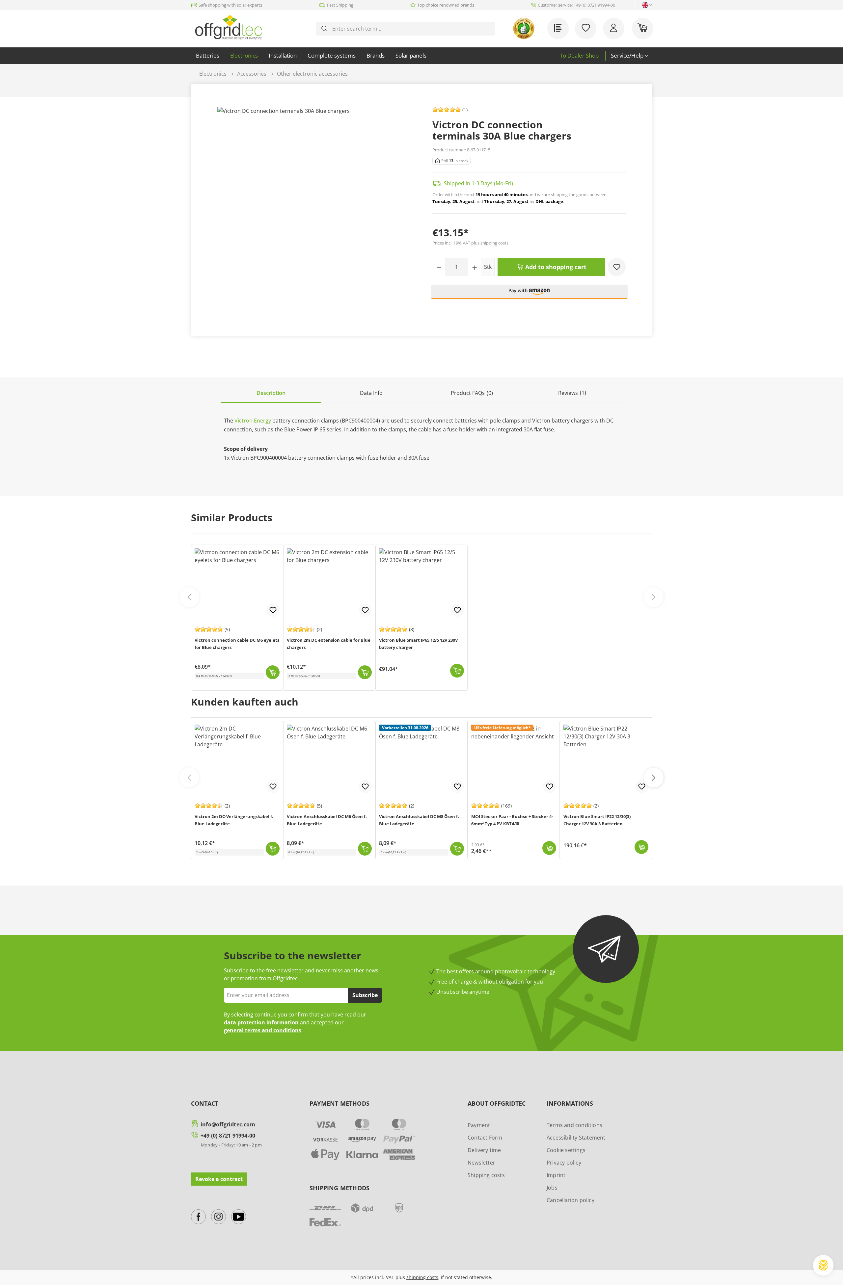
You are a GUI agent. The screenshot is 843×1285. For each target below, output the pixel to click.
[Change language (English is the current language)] (645, 5)
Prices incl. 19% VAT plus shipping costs (470, 243)
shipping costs (422, 1277)
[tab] (271, 393)
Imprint (556, 1175)
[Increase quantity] (474, 267)
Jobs (552, 1187)
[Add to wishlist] (617, 267)
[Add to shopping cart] (273, 672)
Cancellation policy (570, 1200)
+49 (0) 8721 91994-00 (228, 1135)
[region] (314, 210)
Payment (479, 1125)
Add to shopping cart (555, 267)
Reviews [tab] (572, 393)
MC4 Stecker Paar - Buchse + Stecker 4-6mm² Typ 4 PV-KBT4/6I (512, 820)
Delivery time (484, 1150)
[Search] (324, 29)
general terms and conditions (262, 1030)
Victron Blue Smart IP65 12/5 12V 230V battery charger (418, 643)
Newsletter (481, 1162)
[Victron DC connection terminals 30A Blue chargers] (314, 210)
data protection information (261, 1022)
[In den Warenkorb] (273, 849)
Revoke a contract (219, 1179)
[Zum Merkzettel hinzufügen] (273, 786)
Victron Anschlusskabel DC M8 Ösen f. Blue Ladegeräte (419, 820)
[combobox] (410, 29)
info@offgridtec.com (228, 1124)
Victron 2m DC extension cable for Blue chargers (328, 643)
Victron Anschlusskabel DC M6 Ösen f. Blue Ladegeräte (327, 820)
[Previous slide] (189, 597)
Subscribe (365, 995)
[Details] (457, 849)
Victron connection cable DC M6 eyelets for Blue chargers (237, 643)
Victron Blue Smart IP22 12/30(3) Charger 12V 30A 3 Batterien (597, 820)
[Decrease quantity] (439, 267)
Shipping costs (486, 1175)
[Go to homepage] (228, 27)
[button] (529, 295)
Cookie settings (566, 1150)
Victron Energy (252, 420)
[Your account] (613, 28)
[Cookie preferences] (823, 1265)
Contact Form (485, 1137)
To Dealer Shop (579, 55)
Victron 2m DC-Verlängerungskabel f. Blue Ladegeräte (234, 820)
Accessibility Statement (576, 1137)
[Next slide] (654, 597)
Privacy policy (564, 1162)
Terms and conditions (574, 1125)
